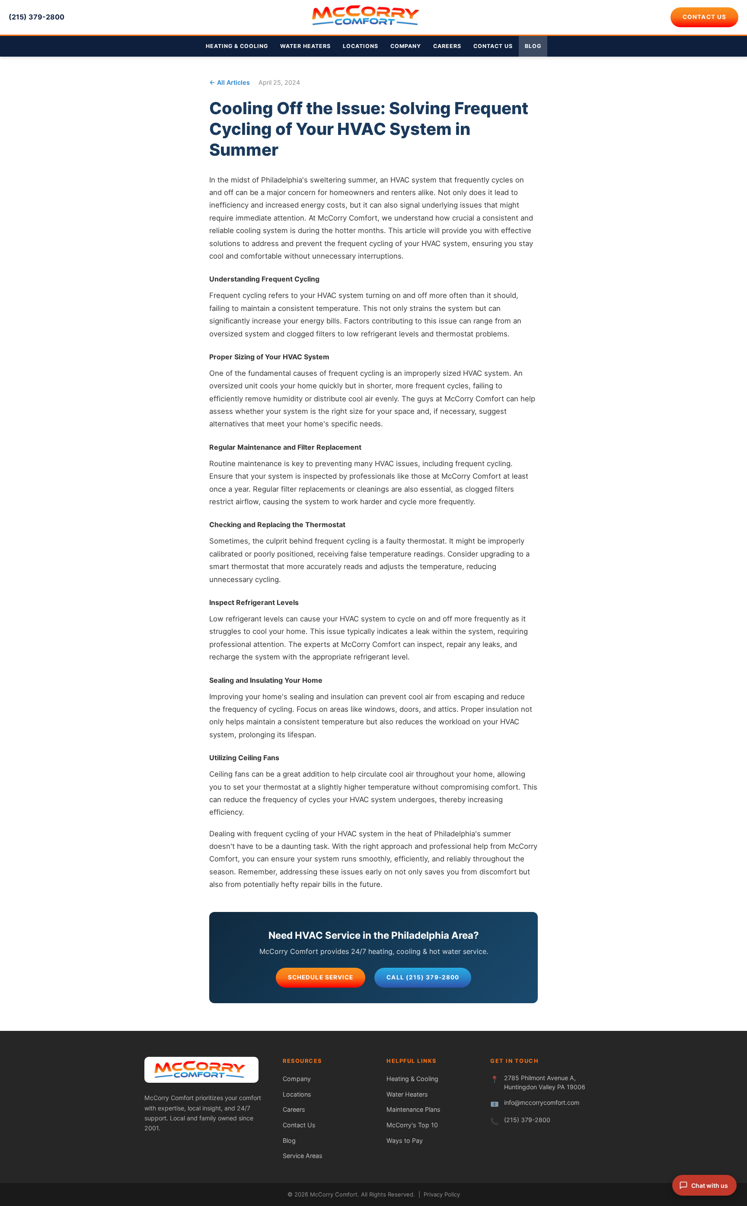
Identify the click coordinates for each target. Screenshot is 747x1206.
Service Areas (302, 1155)
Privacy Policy (442, 1194)
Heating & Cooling (237, 46)
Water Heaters (305, 46)
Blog (533, 46)
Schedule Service (320, 977)
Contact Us (704, 16)
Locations (360, 46)
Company (405, 46)
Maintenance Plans (413, 1109)
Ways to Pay (404, 1140)
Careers (447, 46)
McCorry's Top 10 (412, 1125)
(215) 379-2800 (36, 17)
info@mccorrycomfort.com (541, 1102)
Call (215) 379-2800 (422, 977)
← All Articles (229, 82)
